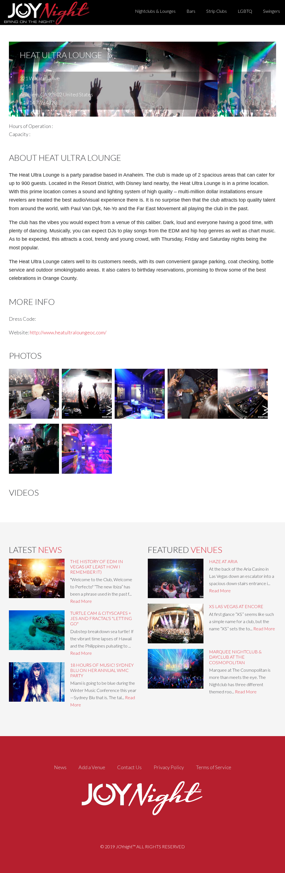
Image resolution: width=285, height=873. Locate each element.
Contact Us (129, 767)
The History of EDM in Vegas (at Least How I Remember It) (96, 567)
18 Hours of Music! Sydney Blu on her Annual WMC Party (102, 670)
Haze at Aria (223, 561)
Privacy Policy (169, 767)
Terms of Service (213, 767)
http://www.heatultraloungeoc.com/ (68, 332)
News (60, 767)
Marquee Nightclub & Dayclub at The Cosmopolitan (235, 657)
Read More (81, 601)
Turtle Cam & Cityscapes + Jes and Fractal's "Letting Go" (101, 618)
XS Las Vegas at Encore (236, 606)
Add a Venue (91, 767)
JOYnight (45, 12)
